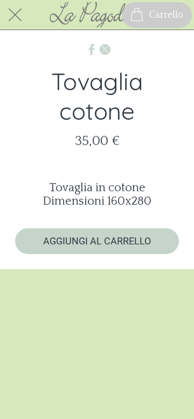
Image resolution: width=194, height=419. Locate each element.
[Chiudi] (15, 15)
